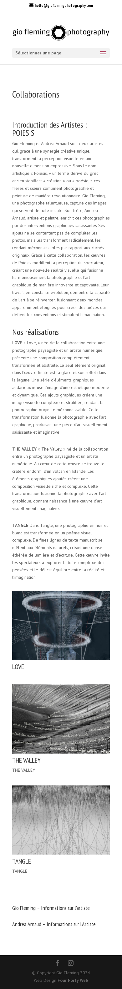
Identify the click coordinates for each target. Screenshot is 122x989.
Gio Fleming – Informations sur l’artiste (51, 907)
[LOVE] (61, 658)
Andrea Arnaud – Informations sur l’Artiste (54, 924)
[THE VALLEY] (61, 752)
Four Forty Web (73, 980)
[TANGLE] (61, 853)
